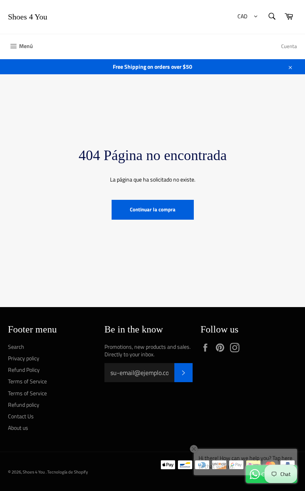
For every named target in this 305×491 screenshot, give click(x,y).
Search (16, 346)
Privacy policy (23, 358)
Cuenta (289, 46)
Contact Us (21, 416)
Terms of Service (27, 381)
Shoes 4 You (27, 16)
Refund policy (23, 404)
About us (18, 427)
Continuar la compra (153, 209)
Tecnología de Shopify (67, 471)
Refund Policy (24, 369)
